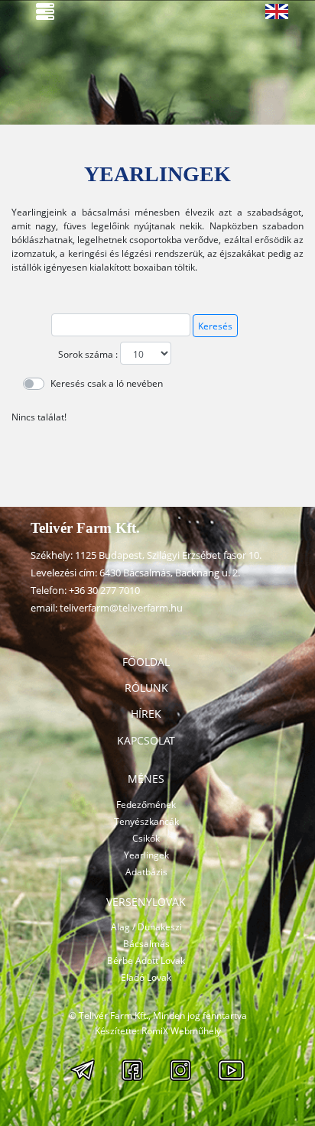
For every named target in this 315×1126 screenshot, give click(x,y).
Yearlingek (146, 855)
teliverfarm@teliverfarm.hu (121, 608)
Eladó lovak (146, 977)
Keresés (215, 326)
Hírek (146, 713)
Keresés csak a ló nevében (106, 383)
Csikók (146, 838)
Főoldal (146, 661)
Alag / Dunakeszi (146, 926)
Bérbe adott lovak (146, 960)
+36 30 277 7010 (104, 590)
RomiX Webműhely (181, 1030)
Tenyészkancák (146, 821)
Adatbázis (146, 871)
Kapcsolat (146, 740)
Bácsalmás (146, 943)
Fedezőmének (146, 804)
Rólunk (146, 687)
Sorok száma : (88, 354)
